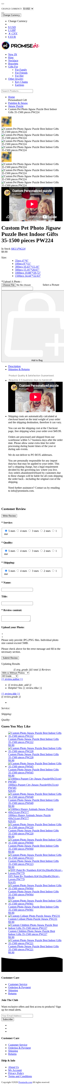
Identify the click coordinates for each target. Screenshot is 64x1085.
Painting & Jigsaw (18, 103)
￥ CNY (13, 33)
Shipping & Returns (19, 369)
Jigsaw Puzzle (15, 106)
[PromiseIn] (20, 48)
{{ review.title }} (10, 693)
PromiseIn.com (25, 1082)
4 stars (23, 530)
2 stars (47, 530)
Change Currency (11, 15)
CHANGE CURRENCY (11, 9)
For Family (21, 69)
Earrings (19, 85)
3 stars (35, 530)
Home (11, 97)
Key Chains (21, 81)
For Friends (21, 72)
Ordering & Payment (19, 987)
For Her (19, 75)
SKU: (18, 248)
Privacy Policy (16, 1073)
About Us (13, 1067)
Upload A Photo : (11, 281)
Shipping (13, 990)
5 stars (11, 530)
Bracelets (13, 63)
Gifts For (13, 66)
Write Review (9, 516)
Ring (10, 57)
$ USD (12, 27)
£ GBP (12, 30)
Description (14, 366)
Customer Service (17, 984)
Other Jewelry (15, 78)
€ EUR (12, 36)
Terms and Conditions (20, 1076)
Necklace (13, 60)
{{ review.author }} (12, 679)
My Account (15, 1070)
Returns (12, 993)
